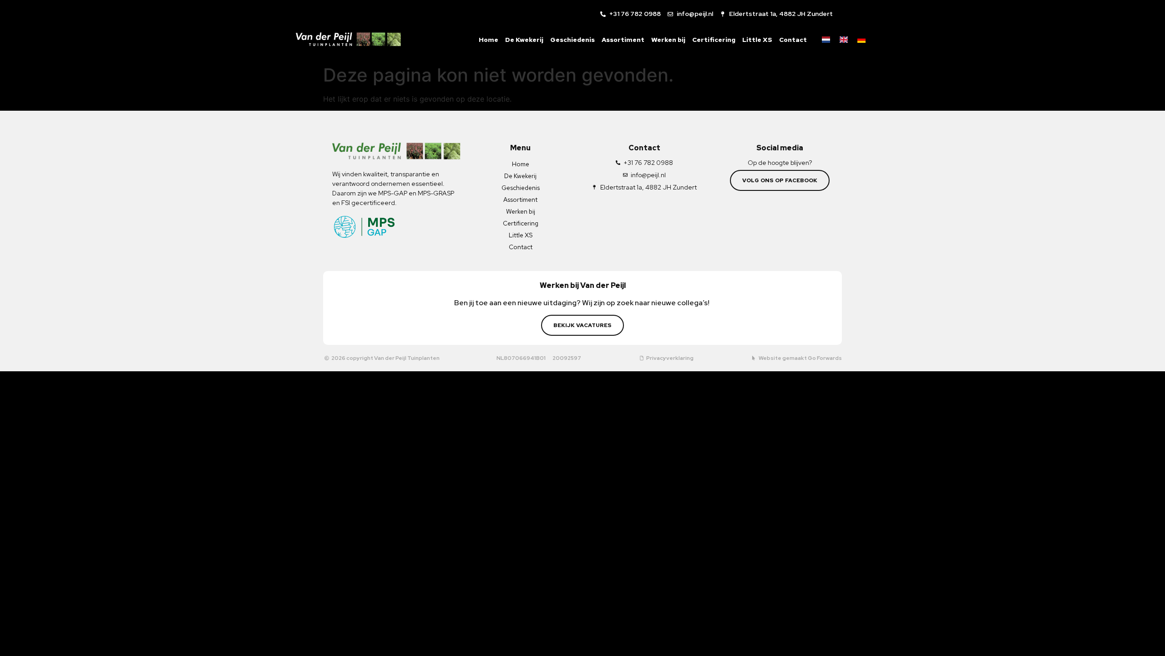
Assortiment (623, 40)
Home (488, 40)
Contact (793, 40)
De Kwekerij (524, 40)
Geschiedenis (572, 40)
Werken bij (668, 40)
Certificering (713, 40)
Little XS (757, 40)
